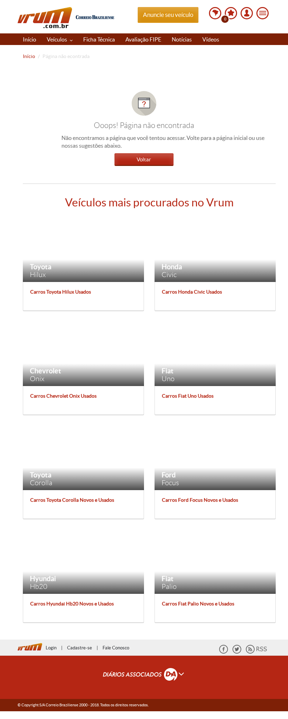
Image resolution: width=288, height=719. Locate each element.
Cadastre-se (79, 647)
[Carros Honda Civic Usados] (215, 249)
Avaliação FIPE (143, 39)
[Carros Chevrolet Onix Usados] (83, 353)
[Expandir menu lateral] (262, 13)
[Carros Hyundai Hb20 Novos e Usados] (83, 561)
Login (51, 647)
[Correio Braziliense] (95, 16)
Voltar (144, 159)
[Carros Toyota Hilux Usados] (83, 249)
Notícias (182, 39)
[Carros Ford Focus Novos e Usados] (215, 457)
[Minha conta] (247, 13)
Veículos (57, 39)
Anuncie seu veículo (168, 14)
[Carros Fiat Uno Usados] (215, 353)
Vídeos (210, 39)
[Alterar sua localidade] (215, 13)
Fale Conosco (116, 647)
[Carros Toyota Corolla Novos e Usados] (83, 457)
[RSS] (256, 652)
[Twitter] (237, 652)
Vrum (45, 17)
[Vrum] (32, 646)
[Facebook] (223, 652)
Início (29, 39)
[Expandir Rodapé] (144, 675)
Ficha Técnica (99, 39)
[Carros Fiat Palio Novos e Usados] (215, 561)
